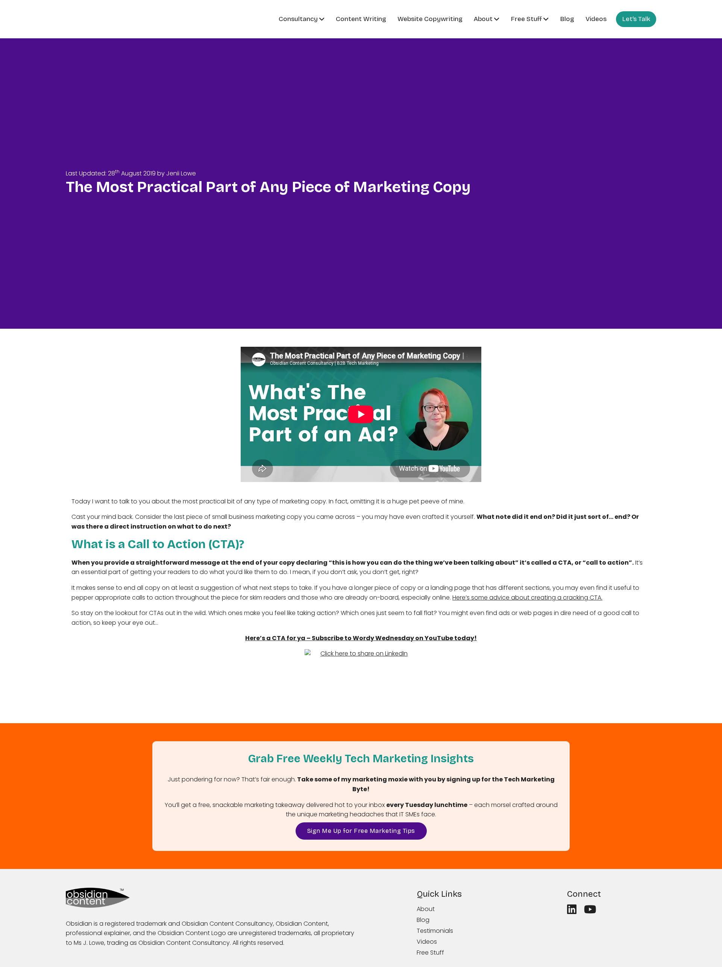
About (483, 19)
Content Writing (361, 19)
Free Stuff (526, 19)
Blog (567, 19)
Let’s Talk (636, 19)
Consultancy (298, 19)
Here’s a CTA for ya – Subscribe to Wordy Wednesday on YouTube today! (361, 638)
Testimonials (435, 930)
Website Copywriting (430, 19)
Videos (596, 19)
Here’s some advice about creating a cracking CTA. (527, 597)
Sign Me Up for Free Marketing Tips (361, 830)
